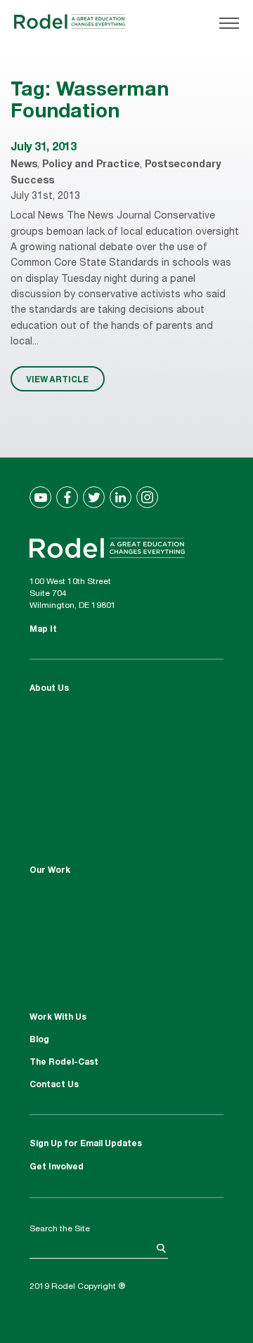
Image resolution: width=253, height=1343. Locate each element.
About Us (49, 689)
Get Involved (57, 1167)
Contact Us (54, 1085)
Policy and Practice (91, 165)
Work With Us (58, 1017)
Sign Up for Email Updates (86, 1144)
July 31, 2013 (44, 148)
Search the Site (60, 1229)
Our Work (50, 871)
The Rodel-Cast (64, 1062)
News (24, 165)
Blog (39, 1040)
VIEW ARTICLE (57, 379)
